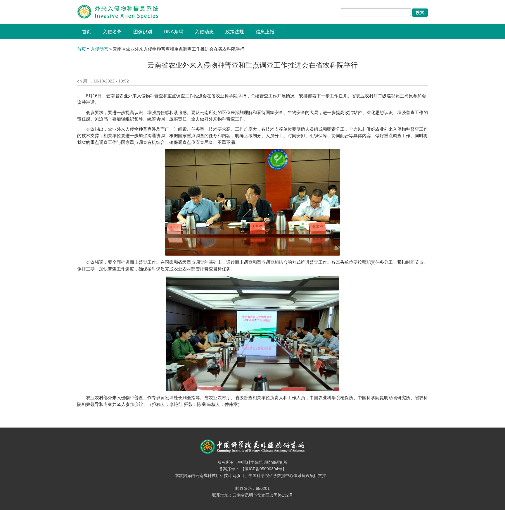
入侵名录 (112, 31)
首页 (86, 31)
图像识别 (142, 31)
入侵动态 (204, 31)
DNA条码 (173, 31)
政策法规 (234, 31)
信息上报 (265, 31)
